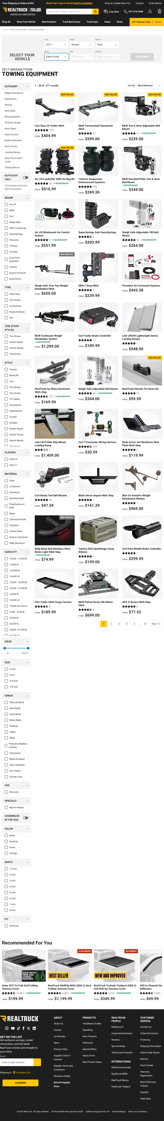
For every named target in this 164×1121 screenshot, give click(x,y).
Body (47, 51)
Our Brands (59, 1036)
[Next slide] (159, 975)
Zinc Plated (14, 771)
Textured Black (16, 702)
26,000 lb (14, 623)
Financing (145, 1039)
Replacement (15, 411)
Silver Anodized (17, 765)
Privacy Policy (61, 1049)
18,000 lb (14, 594)
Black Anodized (17, 759)
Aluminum (14, 492)
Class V (13, 465)
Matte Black (15, 720)
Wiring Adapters (12, 116)
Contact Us (145, 1027)
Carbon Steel (15, 531)
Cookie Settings (119, 1111)
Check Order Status (150, 1052)
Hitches (8, 105)
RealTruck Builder (83, 3)
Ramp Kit (14, 375)
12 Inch (13, 868)
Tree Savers (15, 354)
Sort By (131, 85)
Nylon (12, 513)
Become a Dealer (62, 1076)
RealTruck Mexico (120, 1080)
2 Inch (12, 669)
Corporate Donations (121, 1033)
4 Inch (12, 886)
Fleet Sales (145, 1098)
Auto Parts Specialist (14, 259)
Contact (140, 3)
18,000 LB (14, 600)
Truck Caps (92, 21)
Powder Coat (15, 776)
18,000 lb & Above (18, 606)
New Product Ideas (92, 1062)
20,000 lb (14, 618)
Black (12, 738)
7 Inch (12, 904)
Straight (13, 422)
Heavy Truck (89, 1055)
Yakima (13, 267)
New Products (49, 21)
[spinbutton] (7, 653)
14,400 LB (14, 576)
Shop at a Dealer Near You (118, 3)
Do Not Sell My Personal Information (67, 1111)
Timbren (13, 246)
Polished (13, 726)
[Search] (95, 11)
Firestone (14, 240)
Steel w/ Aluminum (18, 537)
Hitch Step (14, 294)
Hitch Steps (10, 128)
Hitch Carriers (11, 134)
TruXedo (13, 251)
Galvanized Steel (17, 519)
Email (3, 1056)
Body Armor (15, 279)
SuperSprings (16, 234)
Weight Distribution (14, 93)
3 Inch (12, 880)
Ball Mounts (10, 99)
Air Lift (12, 204)
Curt (11, 216)
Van (11, 381)
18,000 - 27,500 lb (18, 588)
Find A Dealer (146, 1065)
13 (145, 623)
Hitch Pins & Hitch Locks (13, 160)
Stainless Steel (16, 498)
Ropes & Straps (17, 311)
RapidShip (88, 1030)
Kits (11, 317)
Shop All (6, 21)
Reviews (115, 1039)
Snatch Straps (16, 348)
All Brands (88, 1042)
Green (12, 847)
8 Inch (12, 910)
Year (46, 39)
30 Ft (12, 675)
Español (144, 1092)
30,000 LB (14, 635)
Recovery (14, 792)
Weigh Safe (14, 222)
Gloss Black (15, 714)
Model (98, 39)
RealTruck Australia (121, 1067)
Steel (11, 480)
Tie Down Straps (13, 122)
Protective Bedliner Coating (18, 745)
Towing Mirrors (12, 167)
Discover (6, 30)
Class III (13, 459)
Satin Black (14, 708)
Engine (98, 51)
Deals (120, 21)
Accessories (15, 306)
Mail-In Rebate (16, 807)
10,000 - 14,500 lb (18, 558)
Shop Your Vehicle (26, 21)
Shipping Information (150, 1046)
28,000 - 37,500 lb (18, 629)
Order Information (149, 1033)
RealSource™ (117, 1027)
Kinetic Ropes (16, 342)
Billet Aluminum (17, 543)
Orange (13, 853)
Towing (13, 369)
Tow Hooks (14, 393)
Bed (71, 51)
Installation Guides (92, 1023)
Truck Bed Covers (71, 21)
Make (72, 39)
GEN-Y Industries (17, 228)
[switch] (16, 177)
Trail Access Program (121, 1052)
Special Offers (89, 1049)
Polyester (14, 525)
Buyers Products (17, 273)
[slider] (4, 648)
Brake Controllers (13, 140)
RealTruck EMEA (119, 1074)
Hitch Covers (11, 146)
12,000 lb (14, 564)
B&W (11, 210)
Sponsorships (118, 1046)
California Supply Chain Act (98, 1111)
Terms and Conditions (137, 1111)
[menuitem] (6, 22)
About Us (58, 1023)
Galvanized (14, 753)
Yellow (12, 732)
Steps (107, 21)
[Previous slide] (5, 975)
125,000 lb (14, 570)
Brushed (13, 841)
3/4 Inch (13, 681)
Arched (12, 416)
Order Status (155, 3)
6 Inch (12, 898)
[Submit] (37, 1062)
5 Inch (12, 892)
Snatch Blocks (16, 440)
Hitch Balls (10, 110)
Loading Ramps (12, 152)
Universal (14, 925)
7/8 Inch (13, 687)
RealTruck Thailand (120, 1086)
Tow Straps (15, 300)
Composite (14, 486)
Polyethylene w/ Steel (17, 506)
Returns (144, 1059)
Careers (58, 1030)
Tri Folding (14, 399)
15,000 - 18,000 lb (18, 582)
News (56, 1042)
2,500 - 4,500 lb (17, 612)
